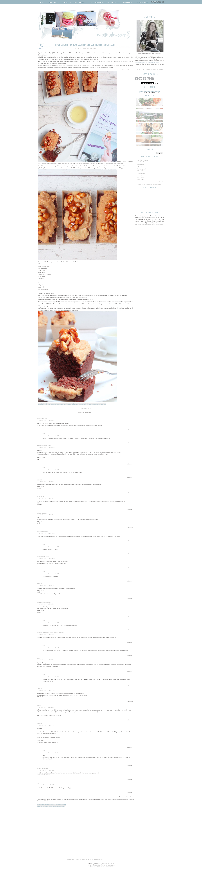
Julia (38, 658)
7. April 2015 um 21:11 (52, 469)
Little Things (56, 715)
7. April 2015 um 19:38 (46, 604)
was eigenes (141, 173)
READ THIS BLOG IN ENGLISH (154, 69)
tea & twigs (140, 178)
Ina (44, 433)
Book (80, 48)
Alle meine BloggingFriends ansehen (149, 184)
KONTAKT (139, 224)
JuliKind (39, 480)
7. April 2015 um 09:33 (46, 420)
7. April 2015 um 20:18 (46, 634)
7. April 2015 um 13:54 (46, 533)
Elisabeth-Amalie (43, 768)
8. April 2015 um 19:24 (52, 752)
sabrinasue (140, 164)
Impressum (128, 2)
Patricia (39, 724)
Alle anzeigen (161, 181)
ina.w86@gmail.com (154, 223)
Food (85, 48)
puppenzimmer (42, 419)
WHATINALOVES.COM (108, 863)
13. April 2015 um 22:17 (47, 770)
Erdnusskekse (106, 61)
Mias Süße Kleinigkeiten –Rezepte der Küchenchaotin (74, 65)
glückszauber (42, 513)
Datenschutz (142, 2)
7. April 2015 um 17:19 (46, 585)
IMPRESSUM (151, 224)
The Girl (52, 2)
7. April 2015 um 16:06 (46, 558)
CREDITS (144, 224)
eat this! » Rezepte (142, 160)
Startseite (85, 859)
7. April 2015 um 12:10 (46, 498)
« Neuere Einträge (73, 859)
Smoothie (117, 61)
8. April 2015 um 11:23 (46, 725)
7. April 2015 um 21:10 (52, 435)
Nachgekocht (91, 48)
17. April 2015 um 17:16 (47, 785)
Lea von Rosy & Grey (44, 446)
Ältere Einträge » (97, 859)
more (159, 53)
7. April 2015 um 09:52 (46, 482)
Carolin (39, 689)
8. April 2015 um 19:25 (52, 676)
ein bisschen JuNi (43, 557)
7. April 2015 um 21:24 (46, 690)
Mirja (48, 65)
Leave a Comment (86, 408)
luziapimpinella (141, 169)
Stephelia (40, 584)
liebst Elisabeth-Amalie (43, 775)
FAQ (144, 69)
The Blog (64, 2)
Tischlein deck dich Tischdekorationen (50, 633)
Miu (38, 783)
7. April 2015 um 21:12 (52, 573)
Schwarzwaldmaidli (44, 602)
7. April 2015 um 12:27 (46, 515)
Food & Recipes (79, 2)
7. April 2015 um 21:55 (46, 707)
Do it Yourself (96, 2)
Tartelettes (126, 61)
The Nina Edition (42, 531)
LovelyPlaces (113, 2)
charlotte (40, 496)
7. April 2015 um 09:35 (46, 447)
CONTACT (139, 69)
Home (42, 2)
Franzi (39, 705)
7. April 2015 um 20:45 (46, 660)
